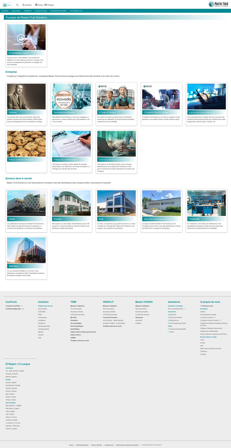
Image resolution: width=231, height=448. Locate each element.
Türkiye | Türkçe (11, 400)
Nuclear (41, 335)
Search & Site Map (96, 445)
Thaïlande (204, 351)
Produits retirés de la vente (80, 340)
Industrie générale (44, 326)
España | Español (12, 388)
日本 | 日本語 (10, 414)
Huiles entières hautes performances (84, 332)
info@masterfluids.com (82, 445)
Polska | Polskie (11, 397)
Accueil (71, 445)
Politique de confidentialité (209, 331)
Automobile (42, 312)
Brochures (173, 314)
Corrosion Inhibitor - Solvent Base (114, 323)
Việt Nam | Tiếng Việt (13, 426)
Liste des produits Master (178, 329)
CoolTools (27, 5)
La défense (42, 320)
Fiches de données (78, 314)
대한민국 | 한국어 (12, 417)
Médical (41, 332)
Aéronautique (43, 309)
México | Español (12, 377)
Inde (202, 345)
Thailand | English (12, 420)
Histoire (203, 312)
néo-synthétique (76, 323)
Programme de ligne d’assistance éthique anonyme (214, 324)
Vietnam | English (12, 429)
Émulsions (74, 320)
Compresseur (43, 317)
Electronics (42, 323)
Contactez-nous (77, 11)
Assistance (27, 11)
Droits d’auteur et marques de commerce (214, 334)
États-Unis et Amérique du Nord (211, 348)
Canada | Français (12, 374)
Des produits (16, 11)
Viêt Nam (203, 354)
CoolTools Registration (14, 309)
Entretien (138, 323)
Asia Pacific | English (13, 408)
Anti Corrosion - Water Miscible (113, 320)
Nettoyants (139, 317)
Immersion (139, 320)
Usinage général (44, 329)
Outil (40, 338)
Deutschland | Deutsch (13, 385)
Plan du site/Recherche (176, 309)
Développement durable (58, 11)
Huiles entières (76, 335)
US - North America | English (15, 371)
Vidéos (172, 332)
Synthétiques (75, 329)
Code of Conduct (207, 317)
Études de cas (174, 320)
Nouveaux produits (77, 312)
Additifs (74, 338)
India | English (11, 411)
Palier (40, 314)
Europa (203, 343)
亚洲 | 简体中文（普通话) (14, 405)
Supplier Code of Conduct (210, 320)
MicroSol (74, 317)
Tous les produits (76, 309)
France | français (11, 391)
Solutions (5, 11)
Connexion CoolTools (13, 306)
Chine (202, 340)
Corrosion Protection (110, 317)
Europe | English (11, 382)
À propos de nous (41, 11)
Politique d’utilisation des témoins (211, 328)
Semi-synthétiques (77, 326)
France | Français (45, 5)
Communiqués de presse (178, 323)
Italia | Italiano (10, 394)
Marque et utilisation (78, 306)
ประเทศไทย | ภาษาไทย (13, 423)
